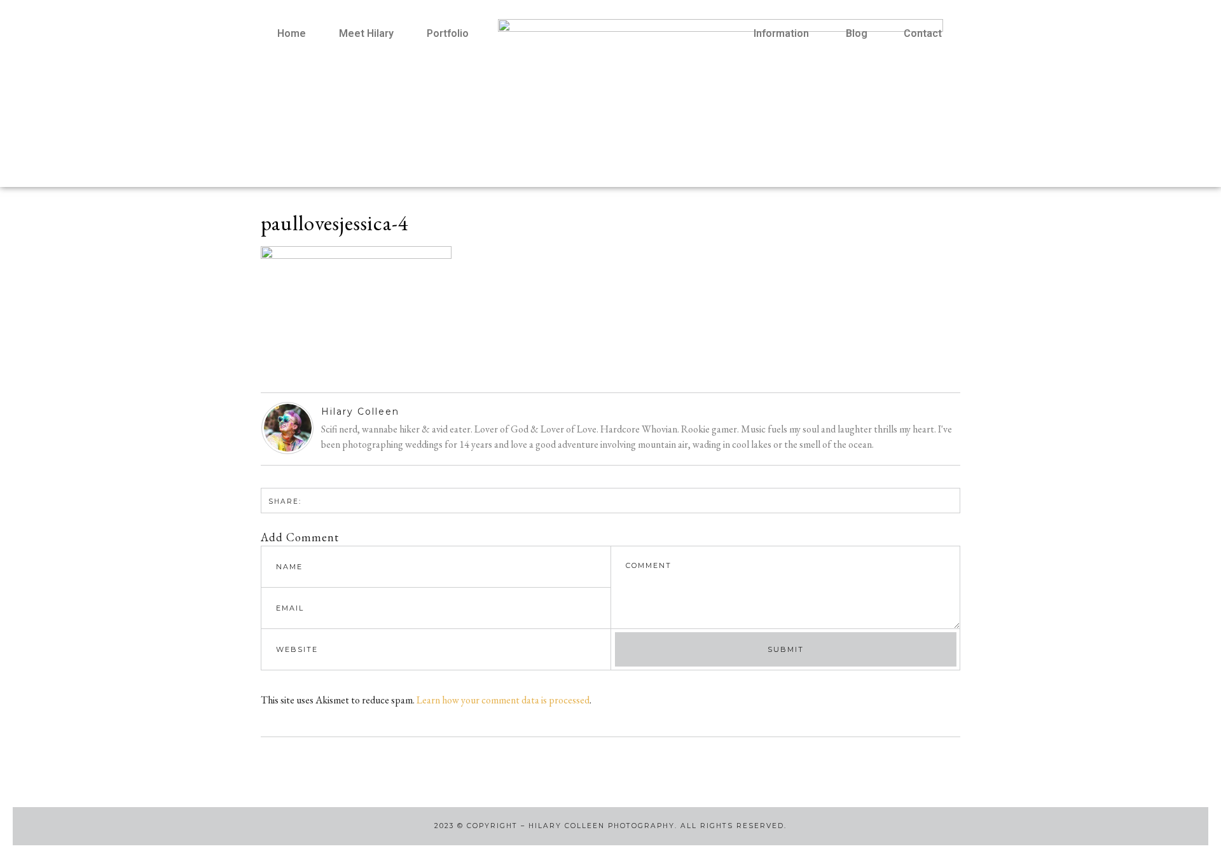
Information (781, 33)
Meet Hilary (366, 33)
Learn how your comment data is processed (503, 700)
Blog (856, 33)
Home (291, 33)
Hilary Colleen (360, 411)
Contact (923, 33)
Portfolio (448, 33)
